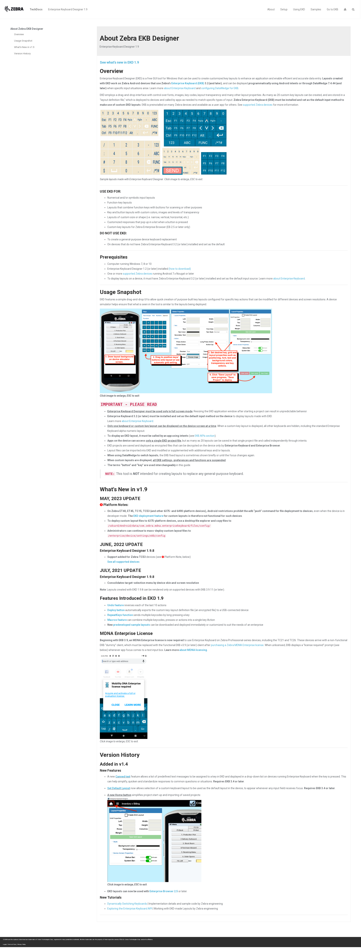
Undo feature (115, 605)
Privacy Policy (21, 944)
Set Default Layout (118, 788)
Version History (22, 53)
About (271, 9)
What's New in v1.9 (24, 47)
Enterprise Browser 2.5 (163, 891)
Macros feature (117, 619)
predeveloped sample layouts (131, 624)
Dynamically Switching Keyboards (127, 903)
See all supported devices (123, 561)
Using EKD (299, 9)
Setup (283, 9)
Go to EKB (332, 9)
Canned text (122, 776)
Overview (19, 34)
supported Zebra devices (257, 104)
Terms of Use (12, 944)
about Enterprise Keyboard (180, 88)
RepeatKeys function (120, 614)
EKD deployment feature (148, 515)
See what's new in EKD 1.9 (119, 62)
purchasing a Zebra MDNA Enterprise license (237, 645)
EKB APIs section (205, 435)
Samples (316, 9)
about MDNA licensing (193, 649)
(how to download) (180, 268)
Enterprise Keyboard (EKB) (187, 83)
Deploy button (116, 610)
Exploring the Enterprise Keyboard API (129, 908)
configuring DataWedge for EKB (219, 88)
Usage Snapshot (23, 40)
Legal (4, 944)
